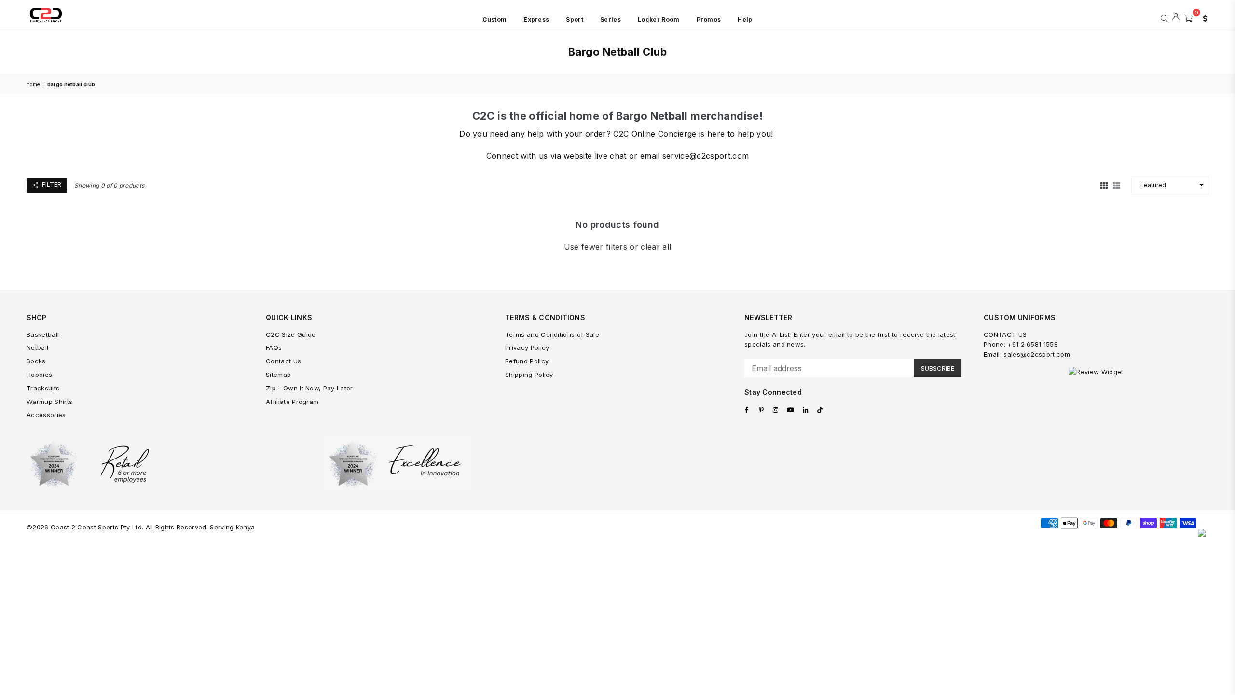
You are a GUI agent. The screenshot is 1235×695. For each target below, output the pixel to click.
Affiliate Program (292, 401)
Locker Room (659, 19)
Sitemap (278, 374)
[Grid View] (1104, 185)
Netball (37, 347)
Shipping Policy (529, 374)
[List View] (1117, 185)
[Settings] (1202, 17)
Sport (574, 19)
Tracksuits (43, 388)
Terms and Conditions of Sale (552, 334)
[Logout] (1176, 17)
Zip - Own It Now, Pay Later (309, 388)
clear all (656, 246)
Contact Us (283, 361)
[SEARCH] (1164, 17)
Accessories (46, 414)
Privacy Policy (527, 347)
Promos (709, 19)
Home (33, 84)
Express (536, 19)
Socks (36, 361)
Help (745, 19)
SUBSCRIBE (937, 368)
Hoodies (39, 374)
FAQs (274, 347)
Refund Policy (527, 361)
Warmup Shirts (49, 401)
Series (610, 19)
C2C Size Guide (291, 334)
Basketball (43, 334)
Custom (494, 19)
